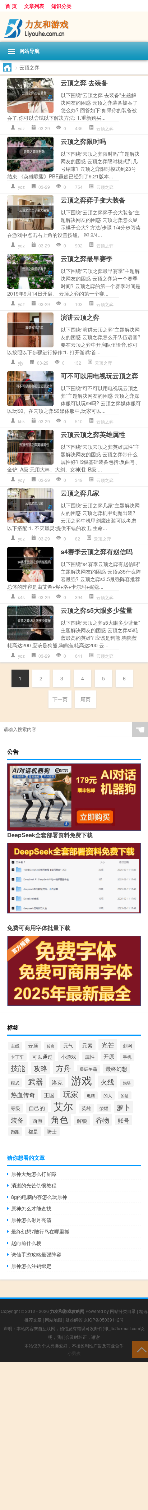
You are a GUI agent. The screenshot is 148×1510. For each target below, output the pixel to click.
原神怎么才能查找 (31, 1208)
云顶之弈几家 (80, 493)
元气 (68, 1045)
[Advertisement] (74, 1436)
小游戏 (68, 1056)
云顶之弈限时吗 (83, 141)
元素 (87, 1045)
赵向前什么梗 (26, 1242)
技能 (18, 1068)
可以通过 (42, 1056)
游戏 (81, 1079)
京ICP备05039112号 (104, 1320)
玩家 (70, 1094)
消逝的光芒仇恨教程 (33, 1185)
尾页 (85, 699)
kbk (21, 421)
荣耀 (104, 1108)
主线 (15, 1046)
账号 (123, 1120)
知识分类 (61, 5)
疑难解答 (74, 1320)
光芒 (107, 1044)
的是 (125, 1095)
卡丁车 (17, 1057)
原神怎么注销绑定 (31, 1265)
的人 (107, 1095)
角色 (59, 1119)
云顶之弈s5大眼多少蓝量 (97, 610)
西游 (37, 1120)
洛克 (57, 1082)
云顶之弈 (105, 128)
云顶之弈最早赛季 (86, 258)
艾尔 (63, 1106)
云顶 (33, 1045)
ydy (21, 480)
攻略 (40, 1068)
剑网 (127, 1045)
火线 (107, 1081)
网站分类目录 (123, 1311)
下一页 (60, 699)
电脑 (91, 1095)
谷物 (102, 1119)
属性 (90, 1056)
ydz (21, 128)
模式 (15, 1083)
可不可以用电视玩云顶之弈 (99, 375)
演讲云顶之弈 (80, 317)
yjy (20, 363)
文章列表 (34, 5)
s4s (21, 597)
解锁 (82, 1120)
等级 (15, 1108)
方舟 (63, 1067)
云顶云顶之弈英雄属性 (93, 434)
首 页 (11, 5)
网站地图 (53, 1320)
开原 (108, 1056)
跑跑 (15, 1131)
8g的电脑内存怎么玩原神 (39, 1196)
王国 (49, 1095)
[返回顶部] (140, 1349)
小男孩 (74, 1353)
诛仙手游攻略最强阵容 (36, 1254)
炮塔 (127, 1083)
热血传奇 (23, 1094)
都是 (33, 1131)
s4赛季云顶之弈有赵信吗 (97, 551)
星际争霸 (88, 1069)
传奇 (51, 1046)
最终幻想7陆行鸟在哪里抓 (40, 1231)
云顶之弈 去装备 (84, 82)
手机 (127, 1057)
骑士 (52, 1131)
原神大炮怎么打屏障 (33, 1173)
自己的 (37, 1108)
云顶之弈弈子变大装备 (93, 200)
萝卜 (123, 1107)
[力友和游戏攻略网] (74, 27)
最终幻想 (116, 1068)
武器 (35, 1081)
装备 (17, 1119)
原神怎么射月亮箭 (31, 1219)
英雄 (86, 1108)
